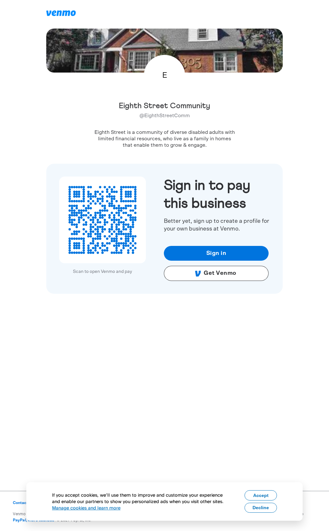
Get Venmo (220, 273)
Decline (261, 507)
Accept (261, 495)
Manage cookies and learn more (86, 507)
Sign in (216, 253)
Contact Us (23, 503)
